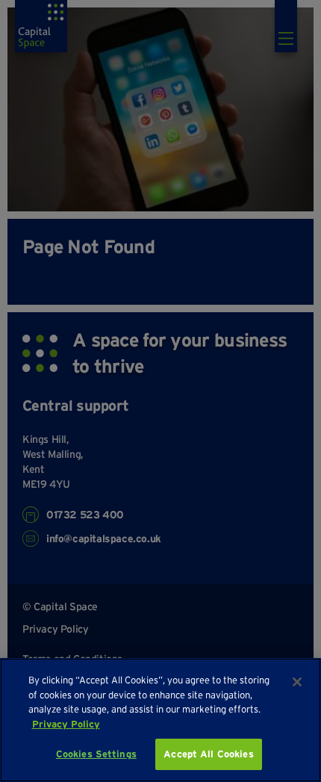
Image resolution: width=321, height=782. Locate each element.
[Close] (297, 681)
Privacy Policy (66, 724)
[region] (160, 720)
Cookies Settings (96, 754)
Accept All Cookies (208, 754)
